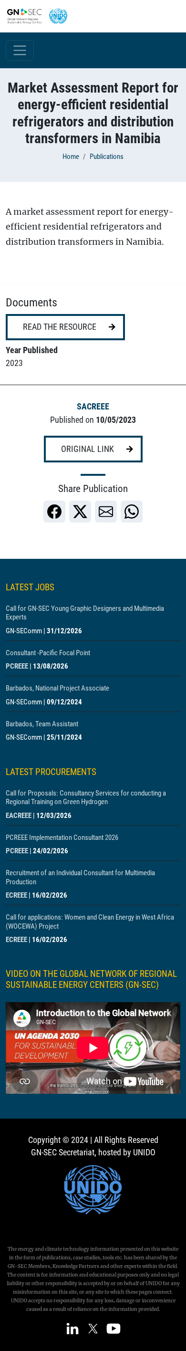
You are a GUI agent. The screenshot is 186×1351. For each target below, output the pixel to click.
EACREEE (18, 815)
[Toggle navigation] (20, 50)
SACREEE (93, 406)
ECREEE (16, 895)
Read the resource (59, 327)
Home (70, 156)
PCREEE (17, 666)
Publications (107, 156)
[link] (54, 511)
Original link (87, 449)
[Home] (41, 16)
